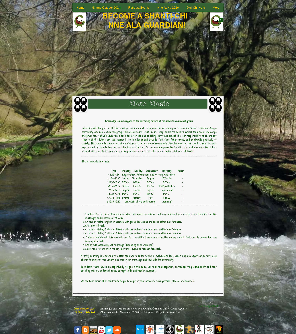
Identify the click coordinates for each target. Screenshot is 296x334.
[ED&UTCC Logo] (160, 329)
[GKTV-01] (140, 329)
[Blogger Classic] (85, 330)
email (191, 281)
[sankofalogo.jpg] (179, 329)
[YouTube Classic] (101, 330)
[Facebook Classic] (77, 330)
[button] (221, 19)
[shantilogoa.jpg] (209, 329)
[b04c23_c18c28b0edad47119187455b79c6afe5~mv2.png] (199, 329)
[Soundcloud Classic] (117, 330)
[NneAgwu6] (170, 329)
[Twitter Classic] (109, 330)
